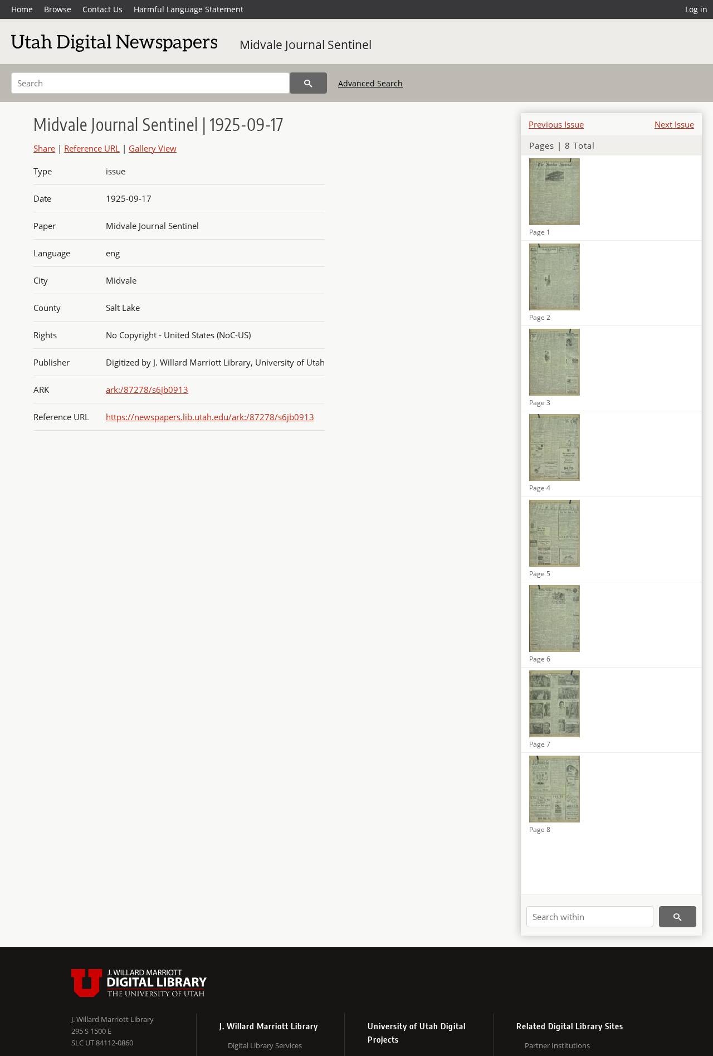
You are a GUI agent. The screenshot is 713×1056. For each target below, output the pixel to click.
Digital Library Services (265, 1045)
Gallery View (153, 148)
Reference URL (92, 148)
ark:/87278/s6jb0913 (147, 389)
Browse (57, 9)
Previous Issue (556, 124)
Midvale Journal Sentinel (306, 44)
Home (22, 9)
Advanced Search (370, 83)
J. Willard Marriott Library (112, 1019)
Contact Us (102, 9)
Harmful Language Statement (188, 9)
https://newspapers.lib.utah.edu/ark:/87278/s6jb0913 (210, 416)
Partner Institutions (557, 1045)
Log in (696, 9)
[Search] (308, 83)
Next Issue (674, 124)
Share (44, 148)
